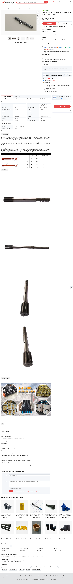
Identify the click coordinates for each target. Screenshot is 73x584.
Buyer (47, 5)
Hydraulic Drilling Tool (13, 569)
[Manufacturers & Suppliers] (7, 2)
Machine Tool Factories (16, 566)
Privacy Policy (53, 579)
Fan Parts (4, 561)
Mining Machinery (20, 8)
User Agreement (42, 579)
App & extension (58, 5)
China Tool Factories (5, 566)
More (2, 571)
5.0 (57, 98)
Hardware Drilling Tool (63, 566)
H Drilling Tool (44, 566)
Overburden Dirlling (57, 550)
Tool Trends (28, 569)
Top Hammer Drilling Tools (23, 548)
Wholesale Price (38, 575)
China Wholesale (31, 575)
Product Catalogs (17, 546)
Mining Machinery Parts (28, 8)
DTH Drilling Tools (39, 548)
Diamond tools (39, 550)
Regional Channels (50, 575)
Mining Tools (3, 550)
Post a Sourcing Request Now (34, 491)
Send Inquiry (49, 23)
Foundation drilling (22, 550)
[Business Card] (70, 101)
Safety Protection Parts (19, 561)
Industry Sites (44, 575)
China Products (14, 575)
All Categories (5, 5)
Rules (71, 5)
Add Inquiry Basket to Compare (21, 42)
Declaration (48, 579)
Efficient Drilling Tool (53, 566)
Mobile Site (61, 575)
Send (11, 491)
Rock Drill (55, 548)
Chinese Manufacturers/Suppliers (23, 575)
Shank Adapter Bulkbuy (36, 569)
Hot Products (9, 575)
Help (52, 5)
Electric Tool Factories (36, 566)
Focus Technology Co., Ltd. (29, 579)
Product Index (56, 575)
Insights (65, 575)
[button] (47, 99)
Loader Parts (10, 561)
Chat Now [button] (65, 23)
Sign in (71, 3)
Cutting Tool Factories (26, 566)
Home (2, 8)
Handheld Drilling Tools (5, 548)
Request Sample (62, 26)
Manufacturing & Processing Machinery (10, 8)
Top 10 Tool (22, 569)
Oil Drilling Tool (4, 569)
